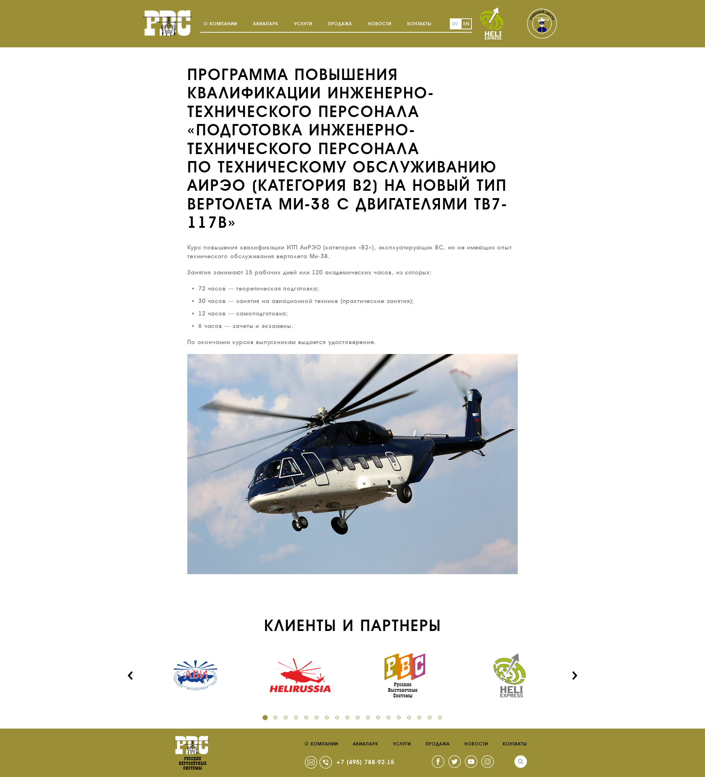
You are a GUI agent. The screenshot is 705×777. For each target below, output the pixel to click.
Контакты (419, 23)
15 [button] (409, 717)
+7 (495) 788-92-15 (365, 762)
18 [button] (440, 717)
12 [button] (378, 717)
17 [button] (429, 717)
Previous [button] (130, 675)
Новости (379, 23)
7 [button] (327, 717)
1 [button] (265, 717)
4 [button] (296, 717)
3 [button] (286, 717)
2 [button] (275, 717)
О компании (220, 23)
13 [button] (388, 717)
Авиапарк (265, 23)
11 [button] (368, 717)
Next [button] (574, 675)
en (466, 23)
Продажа (340, 23)
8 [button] (337, 717)
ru (455, 23)
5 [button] (306, 717)
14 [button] (399, 717)
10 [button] (357, 717)
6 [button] (316, 717)
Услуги (303, 23)
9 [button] (347, 717)
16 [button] (419, 717)
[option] (195, 675)
